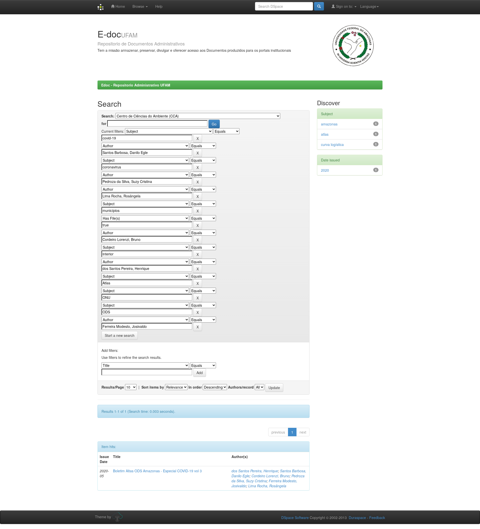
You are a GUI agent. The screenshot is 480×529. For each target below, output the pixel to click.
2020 (325, 170)
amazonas (329, 123)
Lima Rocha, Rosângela (267, 485)
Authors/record (241, 387)
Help (158, 6)
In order (195, 387)
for (104, 123)
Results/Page (113, 387)
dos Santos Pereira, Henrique (255, 470)
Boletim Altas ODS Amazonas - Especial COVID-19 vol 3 (157, 470)
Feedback (377, 517)
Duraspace (357, 517)
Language (368, 6)
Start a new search (119, 335)
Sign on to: (344, 6)
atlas (324, 134)
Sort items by (153, 387)
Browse (138, 6)
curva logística (332, 144)
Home (119, 6)
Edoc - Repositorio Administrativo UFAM (135, 84)
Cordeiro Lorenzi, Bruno (271, 475)
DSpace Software (295, 517)
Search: (108, 115)
